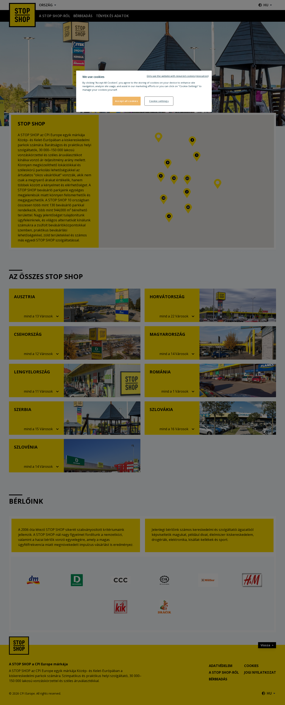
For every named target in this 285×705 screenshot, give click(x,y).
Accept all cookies (126, 101)
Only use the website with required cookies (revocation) (178, 76)
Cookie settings (159, 101)
